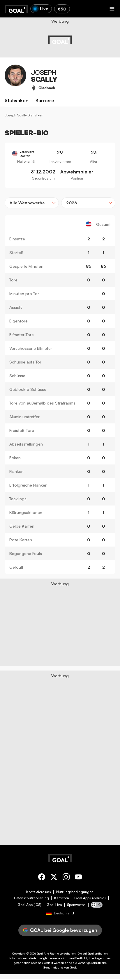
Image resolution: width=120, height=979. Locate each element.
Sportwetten (76, 905)
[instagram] (66, 878)
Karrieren (61, 898)
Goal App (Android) (90, 898)
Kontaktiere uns (38, 892)
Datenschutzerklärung (31, 898)
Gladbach (46, 88)
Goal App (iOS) (29, 905)
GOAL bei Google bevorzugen (63, 930)
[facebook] (41, 878)
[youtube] (78, 878)
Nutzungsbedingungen (74, 892)
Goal (40, 953)
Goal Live (54, 905)
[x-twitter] (54, 878)
